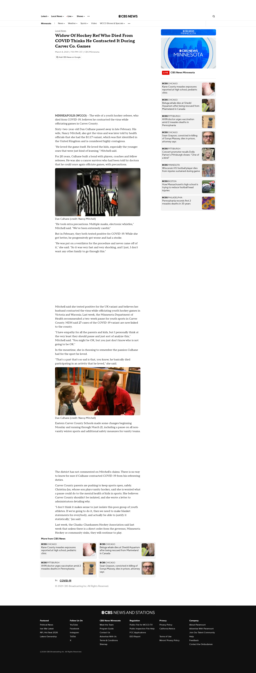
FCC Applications (138, 632)
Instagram (74, 632)
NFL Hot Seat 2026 (49, 632)
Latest (44, 16)
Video (94, 23)
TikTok (73, 636)
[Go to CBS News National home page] (128, 16)
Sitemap (103, 644)
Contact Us (105, 632)
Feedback (194, 640)
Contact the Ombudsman (201, 644)
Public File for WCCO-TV (141, 625)
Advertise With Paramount (201, 629)
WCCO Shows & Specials (112, 23)
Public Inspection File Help (142, 629)
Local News (57, 16)
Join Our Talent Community (202, 632)
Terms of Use (165, 636)
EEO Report (135, 636)
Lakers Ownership (48, 636)
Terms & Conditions (109, 640)
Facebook (74, 629)
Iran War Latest (47, 629)
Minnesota (46, 23)
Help (191, 636)
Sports (84, 23)
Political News (46, 625)
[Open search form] (214, 16)
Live (70, 16)
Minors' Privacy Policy (169, 640)
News (61, 23)
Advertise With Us (108, 636)
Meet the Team (107, 625)
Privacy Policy (165, 625)
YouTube (74, 625)
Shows (80, 16)
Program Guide (107, 629)
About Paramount (197, 625)
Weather (72, 23)
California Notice (167, 629)
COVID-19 (65, 580)
